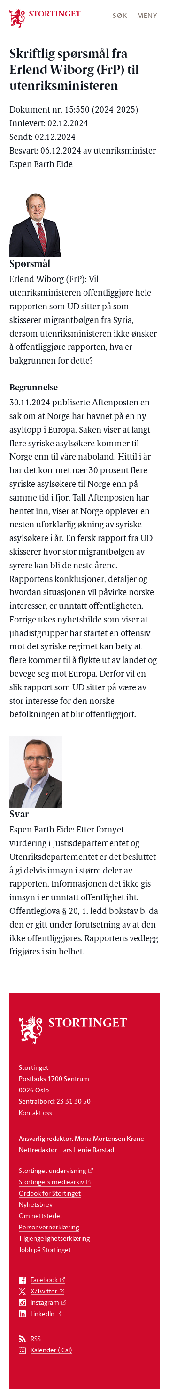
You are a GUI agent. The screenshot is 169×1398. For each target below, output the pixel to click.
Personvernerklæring (49, 1226)
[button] (119, 15)
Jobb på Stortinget (45, 1249)
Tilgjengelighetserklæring (54, 1238)
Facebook (44, 1280)
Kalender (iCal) (51, 1350)
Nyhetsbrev (36, 1204)
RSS (36, 1338)
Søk (120, 15)
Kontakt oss (35, 1112)
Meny (147, 15)
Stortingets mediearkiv (51, 1181)
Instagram (45, 1302)
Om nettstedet (40, 1215)
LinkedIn (42, 1313)
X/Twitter (44, 1291)
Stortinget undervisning (52, 1170)
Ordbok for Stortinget (50, 1192)
